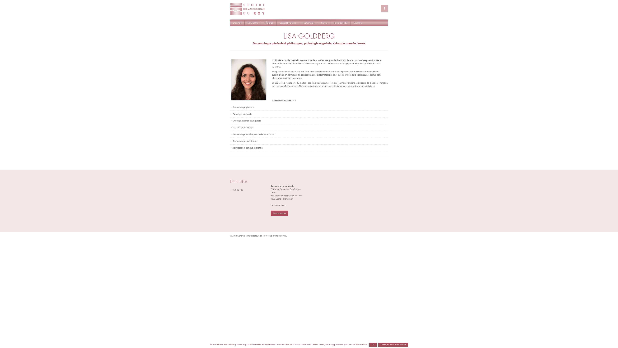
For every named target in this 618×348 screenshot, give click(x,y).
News (324, 22)
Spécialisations (288, 22)
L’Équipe (268, 22)
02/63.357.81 (281, 205)
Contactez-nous (279, 213)
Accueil (237, 22)
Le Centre (253, 22)
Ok (373, 344)
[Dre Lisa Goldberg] (249, 100)
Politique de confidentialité (393, 344)
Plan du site (237, 190)
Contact (358, 22)
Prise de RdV (340, 22)
